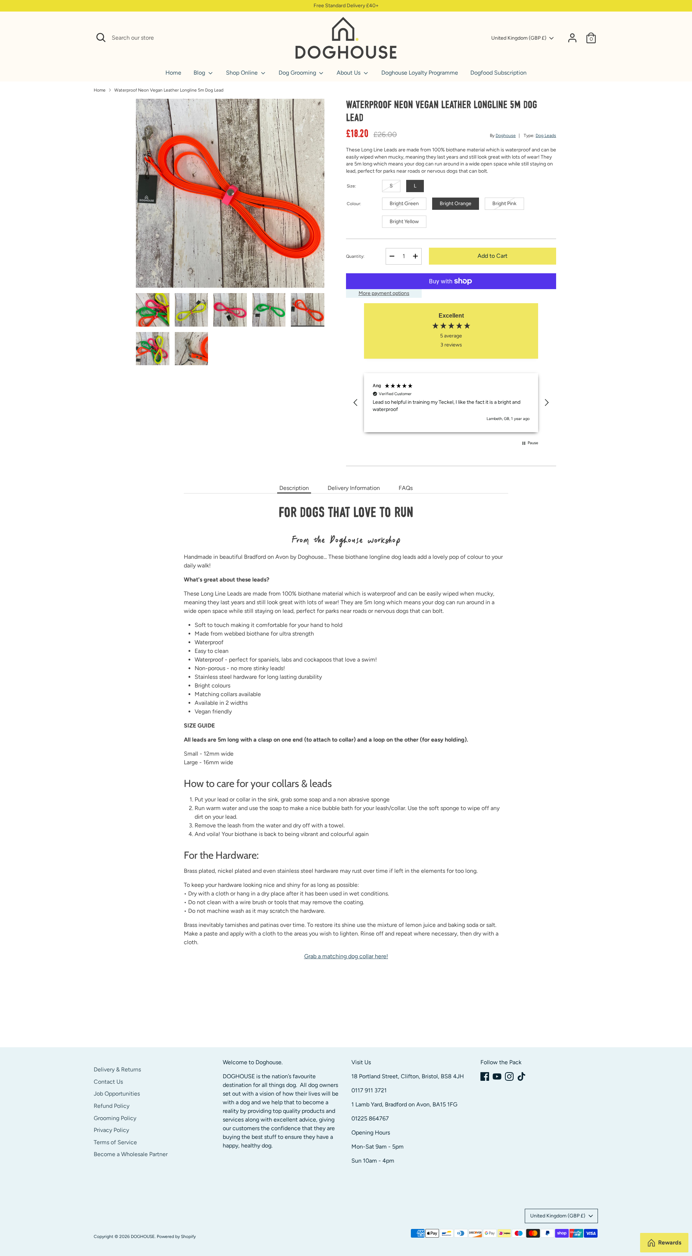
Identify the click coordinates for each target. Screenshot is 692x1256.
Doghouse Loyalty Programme (419, 72)
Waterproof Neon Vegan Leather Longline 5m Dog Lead (168, 90)
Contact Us (108, 1081)
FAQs (406, 488)
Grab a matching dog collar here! (346, 956)
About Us (349, 72)
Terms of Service (115, 1142)
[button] (355, 402)
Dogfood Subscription (498, 72)
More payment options (384, 293)
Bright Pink (504, 203)
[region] (451, 402)
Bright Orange (455, 203)
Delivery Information (354, 488)
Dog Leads (546, 135)
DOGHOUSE (143, 1236)
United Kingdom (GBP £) (518, 38)
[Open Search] (101, 37)
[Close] (281, 37)
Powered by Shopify (176, 1236)
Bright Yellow (404, 221)
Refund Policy (111, 1105)
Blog (200, 72)
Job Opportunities (117, 1093)
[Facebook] (484, 1076)
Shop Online (242, 72)
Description (294, 488)
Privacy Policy (111, 1130)
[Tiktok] (521, 1076)
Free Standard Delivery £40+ (346, 6)
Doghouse (506, 135)
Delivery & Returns (117, 1069)
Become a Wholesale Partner (131, 1154)
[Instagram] (509, 1076)
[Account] (572, 38)
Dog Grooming (298, 72)
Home (173, 72)
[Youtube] (497, 1076)
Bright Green (404, 203)
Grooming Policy (115, 1118)
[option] (230, 196)
